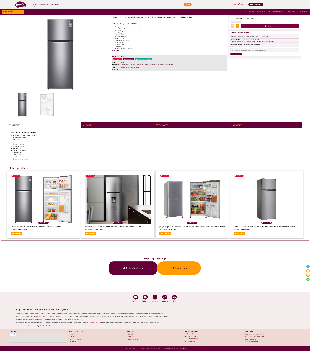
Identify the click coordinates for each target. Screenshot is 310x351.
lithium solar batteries (41, 316)
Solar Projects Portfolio (252, 339)
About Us (72, 334)
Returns (165, 301)
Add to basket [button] (16, 233)
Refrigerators (169, 64)
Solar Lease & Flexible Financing (255, 336)
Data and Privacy (133, 339)
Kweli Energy (95, 322)
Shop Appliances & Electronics (253, 11)
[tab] (44, 125)
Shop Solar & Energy (274, 11)
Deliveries (131, 334)
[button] (107, 18)
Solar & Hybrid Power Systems (254, 334)
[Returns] (164, 297)
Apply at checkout (236, 54)
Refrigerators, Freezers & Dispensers (132, 64)
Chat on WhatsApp (134, 268)
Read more (247, 54)
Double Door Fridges (150, 64)
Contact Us (303, 11)
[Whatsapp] (308, 279)
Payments (136, 301)
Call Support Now (179, 268)
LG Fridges (161, 64)
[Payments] (135, 297)
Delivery (145, 301)
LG (117, 69)
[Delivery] (145, 297)
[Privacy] (174, 297)
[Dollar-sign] (308, 266)
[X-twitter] (308, 275)
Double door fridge (127, 67)
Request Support (291, 11)
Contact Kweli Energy (251, 341)
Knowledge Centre (75, 341)
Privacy (174, 301)
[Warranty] (155, 297)
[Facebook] (308, 271)
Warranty (155, 301)
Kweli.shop (19, 326)
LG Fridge (137, 67)
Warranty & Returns (75, 339)
